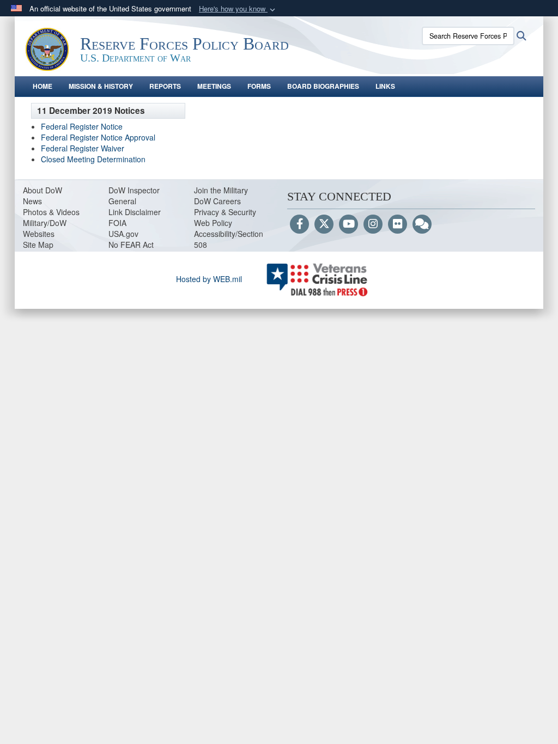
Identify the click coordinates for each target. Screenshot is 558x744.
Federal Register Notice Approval (98, 137)
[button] (238, 9)
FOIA (117, 222)
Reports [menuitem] (165, 86)
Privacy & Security (225, 211)
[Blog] (422, 224)
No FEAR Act (131, 244)
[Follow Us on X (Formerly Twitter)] (323, 224)
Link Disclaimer (134, 211)
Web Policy (213, 222)
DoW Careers (217, 201)
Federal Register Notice (82, 126)
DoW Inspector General (134, 195)
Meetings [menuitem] (214, 86)
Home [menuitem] (42, 86)
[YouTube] (348, 224)
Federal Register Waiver (82, 148)
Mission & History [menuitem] (101, 86)
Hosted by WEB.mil (209, 278)
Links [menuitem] (385, 86)
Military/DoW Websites (44, 228)
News (32, 201)
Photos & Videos (51, 211)
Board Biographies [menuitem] (323, 86)
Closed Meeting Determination (93, 159)
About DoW (42, 190)
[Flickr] (397, 224)
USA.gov (123, 233)
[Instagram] (373, 224)
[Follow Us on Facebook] (299, 224)
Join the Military (221, 190)
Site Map (38, 244)
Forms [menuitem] (259, 86)
